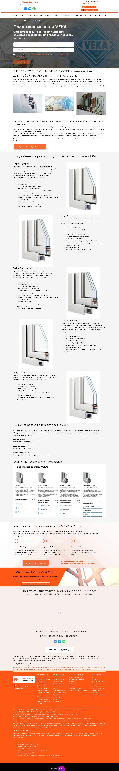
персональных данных (40, 54)
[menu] (59, 16)
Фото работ (68, 15)
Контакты (102, 15)
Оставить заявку (21, 62)
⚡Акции (57, 15)
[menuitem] (18, 16)
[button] (18, 16)
